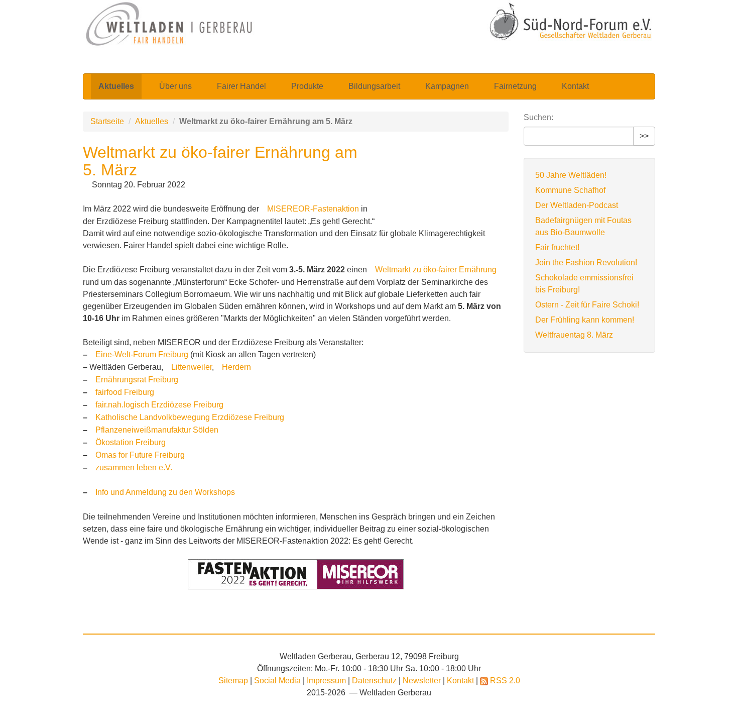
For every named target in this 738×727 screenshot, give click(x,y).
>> (644, 136)
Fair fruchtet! (557, 247)
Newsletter (423, 680)
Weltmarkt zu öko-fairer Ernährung (436, 269)
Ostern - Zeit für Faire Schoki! (587, 304)
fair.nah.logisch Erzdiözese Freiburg (159, 404)
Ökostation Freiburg (130, 442)
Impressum (327, 680)
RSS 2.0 (504, 680)
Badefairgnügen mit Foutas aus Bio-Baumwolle (583, 226)
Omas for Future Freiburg (140, 455)
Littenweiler (191, 367)
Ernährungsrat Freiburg (136, 379)
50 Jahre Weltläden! (570, 175)
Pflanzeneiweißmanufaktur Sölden (156, 430)
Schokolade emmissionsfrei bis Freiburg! (584, 283)
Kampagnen (447, 86)
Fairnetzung (515, 86)
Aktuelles (116, 86)
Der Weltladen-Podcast (576, 205)
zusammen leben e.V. (133, 467)
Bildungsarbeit (374, 86)
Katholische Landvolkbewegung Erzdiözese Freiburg (189, 417)
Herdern (236, 367)
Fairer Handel (241, 86)
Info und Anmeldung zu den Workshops (165, 492)
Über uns (175, 86)
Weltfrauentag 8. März (574, 335)
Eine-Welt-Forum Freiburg (141, 354)
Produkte (307, 86)
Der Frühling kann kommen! (584, 320)
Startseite (107, 121)
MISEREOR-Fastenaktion (313, 208)
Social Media (278, 680)
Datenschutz (375, 680)
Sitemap (233, 680)
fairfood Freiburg (124, 392)
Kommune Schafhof (570, 190)
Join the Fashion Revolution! (586, 262)
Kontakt (575, 86)
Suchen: (538, 117)
